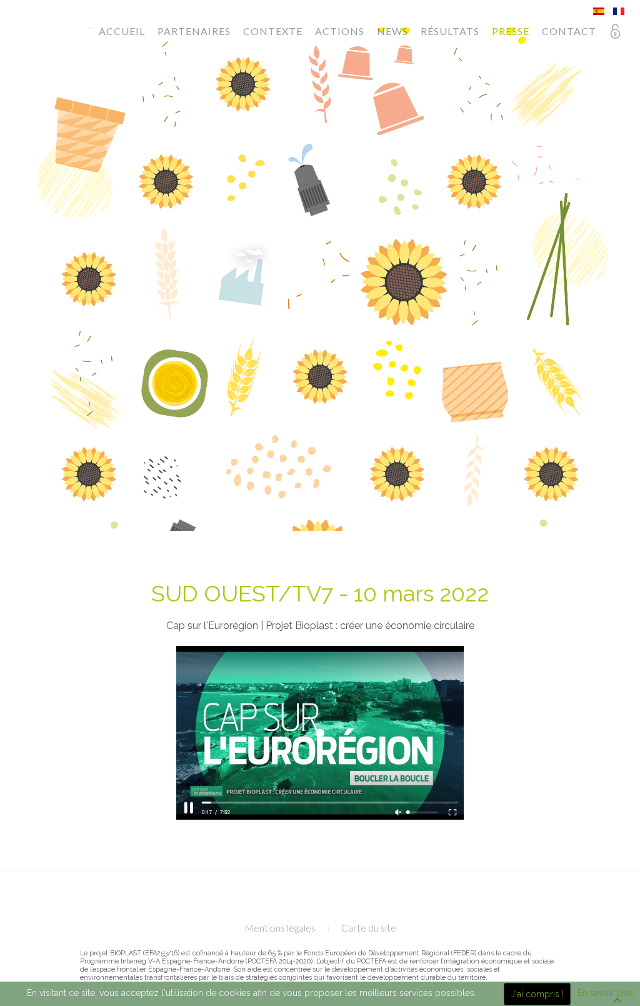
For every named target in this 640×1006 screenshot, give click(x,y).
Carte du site (368, 927)
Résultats (450, 31)
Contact (569, 31)
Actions (339, 31)
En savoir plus (606, 993)
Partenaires (194, 31)
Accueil (122, 31)
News (392, 31)
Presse (510, 31)
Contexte (272, 31)
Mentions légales (280, 927)
